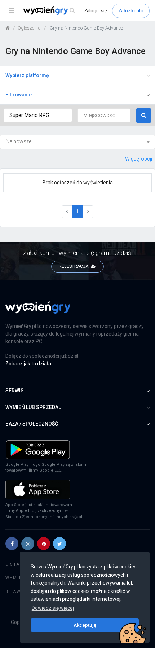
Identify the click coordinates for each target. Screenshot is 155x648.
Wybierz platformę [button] (27, 75)
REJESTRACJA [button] (74, 266)
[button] (11, 543)
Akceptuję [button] (85, 625)
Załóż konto (130, 10)
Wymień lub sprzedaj (33, 407)
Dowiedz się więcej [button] (53, 608)
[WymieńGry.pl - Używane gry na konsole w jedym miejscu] (37, 311)
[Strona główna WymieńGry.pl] (7, 28)
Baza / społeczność (31, 424)
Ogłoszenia (29, 28)
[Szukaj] (72, 11)
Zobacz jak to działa (28, 363)
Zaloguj (95, 10)
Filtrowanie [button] (18, 95)
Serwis (14, 390)
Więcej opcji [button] (138, 159)
